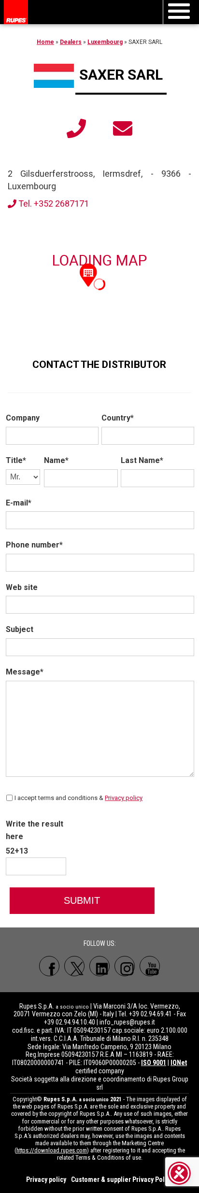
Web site (22, 587)
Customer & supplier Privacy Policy (122, 1179)
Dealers (71, 42)
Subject (19, 629)
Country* (117, 417)
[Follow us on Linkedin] (99, 966)
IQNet (179, 1063)
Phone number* (34, 544)
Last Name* (142, 460)
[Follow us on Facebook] (49, 966)
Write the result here (34, 830)
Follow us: (100, 943)
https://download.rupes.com (51, 1150)
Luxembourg (105, 42)
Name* (56, 460)
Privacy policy (123, 797)
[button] (88, 274)
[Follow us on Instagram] (124, 966)
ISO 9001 (153, 1063)
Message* (24, 671)
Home (45, 42)
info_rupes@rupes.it (127, 1022)
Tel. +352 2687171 (52, 203)
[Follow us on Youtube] (150, 966)
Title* (16, 460)
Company (23, 417)
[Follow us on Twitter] (74, 966)
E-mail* (18, 502)
